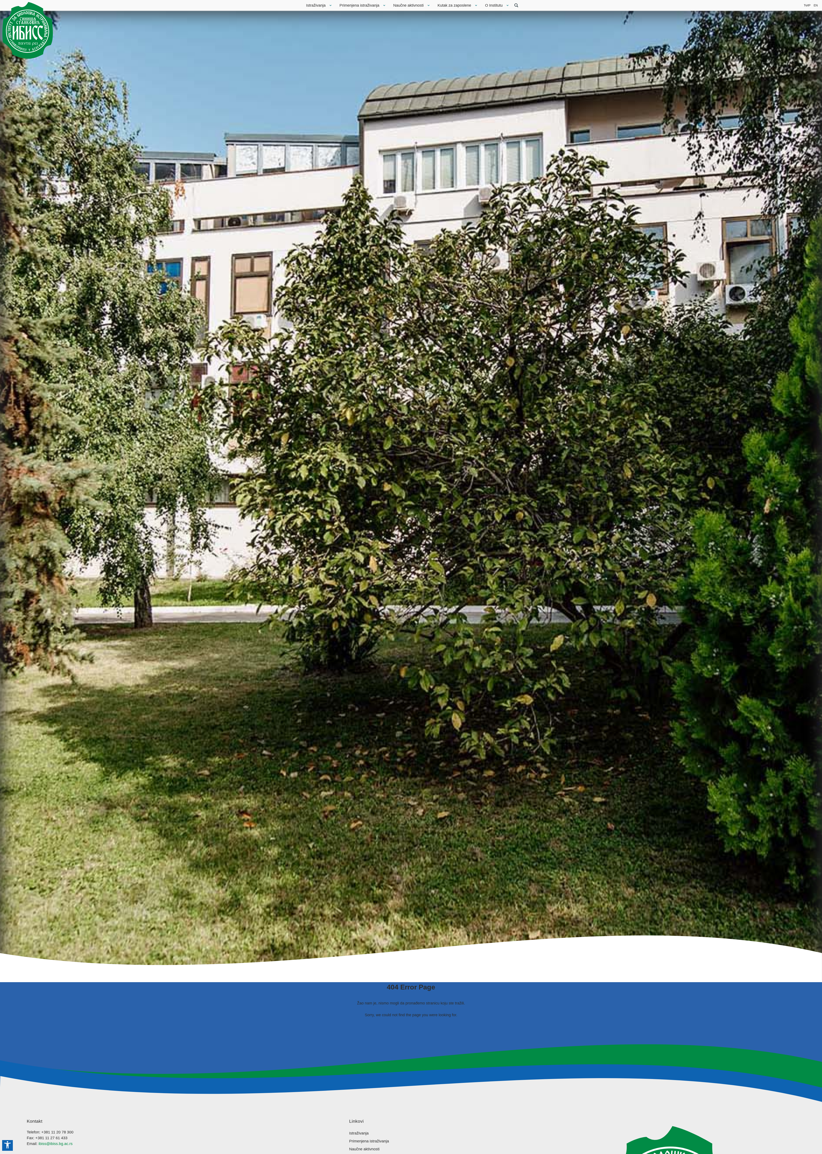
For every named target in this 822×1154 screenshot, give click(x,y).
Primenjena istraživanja (359, 5)
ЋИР (807, 5)
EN (816, 5)
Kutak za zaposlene (454, 5)
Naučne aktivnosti (408, 5)
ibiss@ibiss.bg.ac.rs (56, 1144)
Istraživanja (316, 5)
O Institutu (494, 5)
